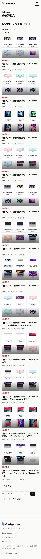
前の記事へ (17, 499)
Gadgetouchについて (9, 533)
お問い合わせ (6, 541)
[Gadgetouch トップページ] (8, 3)
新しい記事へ (7, 493)
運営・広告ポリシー (8, 537)
